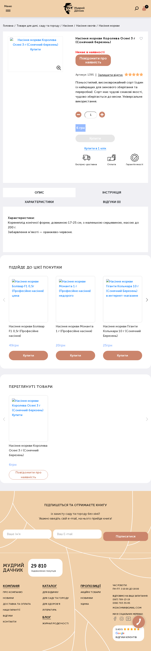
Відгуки (8, 615)
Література (49, 609)
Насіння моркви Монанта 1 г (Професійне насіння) (74, 328)
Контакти (9, 621)
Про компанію (13, 592)
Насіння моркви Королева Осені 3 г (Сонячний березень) (28, 450)
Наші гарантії (11, 609)
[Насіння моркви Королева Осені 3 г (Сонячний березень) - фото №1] (35, 54)
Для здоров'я (51, 604)
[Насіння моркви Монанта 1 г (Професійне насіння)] (75, 299)
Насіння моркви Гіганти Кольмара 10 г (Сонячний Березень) (122, 331)
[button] (147, 300)
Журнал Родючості (55, 623)
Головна (8, 25)
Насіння (68, 25)
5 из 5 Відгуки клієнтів (126, 633)
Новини (8, 598)
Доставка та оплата (17, 604)
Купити (28, 355)
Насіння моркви (109, 25)
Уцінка (85, 604)
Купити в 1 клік (95, 148)
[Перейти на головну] (74, 8)
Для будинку (50, 592)
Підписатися (125, 536)
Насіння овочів (86, 25)
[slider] (133, 75)
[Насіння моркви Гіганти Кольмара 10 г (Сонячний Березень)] (122, 299)
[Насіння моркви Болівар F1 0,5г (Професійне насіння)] (28, 299)
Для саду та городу (55, 598)
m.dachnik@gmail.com (127, 607)
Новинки (87, 598)
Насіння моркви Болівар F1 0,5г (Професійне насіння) (26, 331)
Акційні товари (91, 592)
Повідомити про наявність (93, 60)
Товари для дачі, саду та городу (38, 25)
